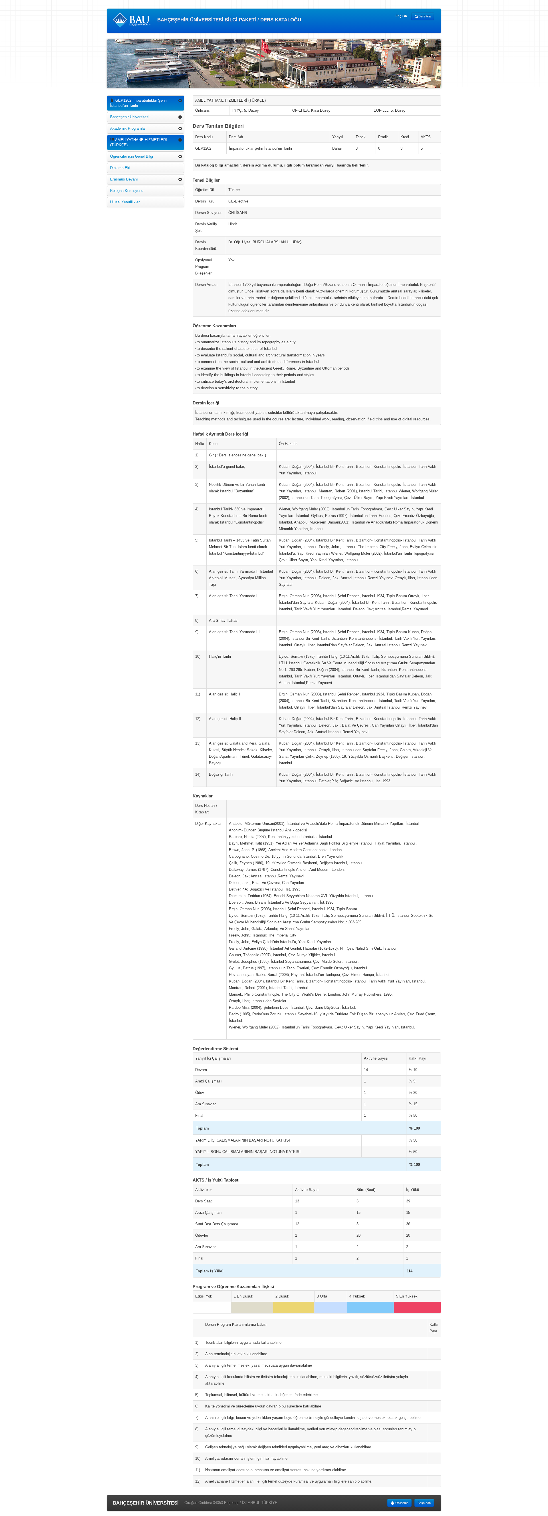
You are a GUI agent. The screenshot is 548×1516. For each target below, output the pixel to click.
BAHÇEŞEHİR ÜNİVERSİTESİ (146, 1503)
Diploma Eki (120, 168)
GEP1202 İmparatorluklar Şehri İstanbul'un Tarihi (138, 103)
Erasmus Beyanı (124, 179)
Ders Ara (424, 16)
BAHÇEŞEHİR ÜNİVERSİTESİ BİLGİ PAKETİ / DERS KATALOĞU (228, 20)
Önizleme (401, 1503)
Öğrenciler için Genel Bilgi (131, 156)
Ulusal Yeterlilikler (125, 202)
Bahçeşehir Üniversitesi (129, 117)
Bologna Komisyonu (126, 191)
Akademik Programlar (128, 128)
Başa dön (424, 1503)
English (401, 16)
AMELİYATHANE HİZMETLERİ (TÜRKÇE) (138, 142)
